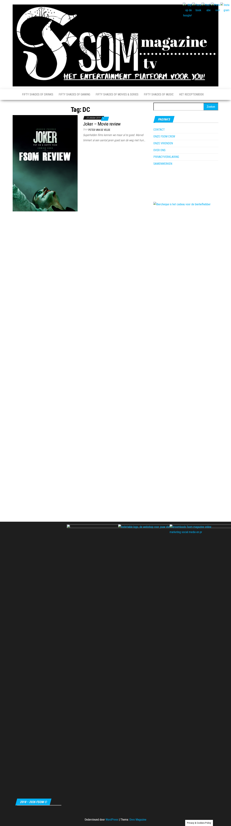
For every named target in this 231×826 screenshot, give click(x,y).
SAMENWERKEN (162, 163)
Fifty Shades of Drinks (37, 94)
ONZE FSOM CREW (164, 136)
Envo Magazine (137, 819)
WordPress (112, 819)
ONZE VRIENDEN (163, 143)
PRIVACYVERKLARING (166, 157)
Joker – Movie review (102, 124)
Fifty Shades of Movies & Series (117, 94)
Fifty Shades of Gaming (74, 94)
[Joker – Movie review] (45, 163)
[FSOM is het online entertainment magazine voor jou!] (14, 94)
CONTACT (159, 129)
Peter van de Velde (99, 129)
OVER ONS (159, 150)
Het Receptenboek (191, 94)
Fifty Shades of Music (159, 94)
